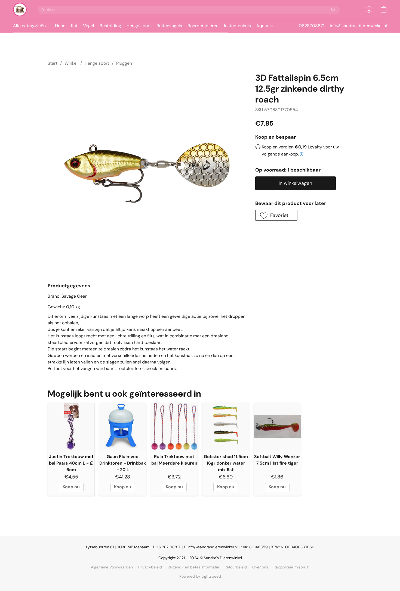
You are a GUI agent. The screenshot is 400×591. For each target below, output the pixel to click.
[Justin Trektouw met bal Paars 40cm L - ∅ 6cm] (71, 426)
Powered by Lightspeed (200, 576)
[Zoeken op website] (334, 9)
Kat (74, 26)
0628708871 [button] (311, 26)
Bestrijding (110, 26)
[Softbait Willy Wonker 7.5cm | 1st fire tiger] (277, 426)
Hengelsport (139, 26)
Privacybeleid (150, 567)
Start (52, 63)
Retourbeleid (235, 567)
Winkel (71, 63)
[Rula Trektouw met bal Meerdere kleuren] (174, 426)
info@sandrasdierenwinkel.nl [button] (358, 26)
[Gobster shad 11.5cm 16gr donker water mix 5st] (225, 426)
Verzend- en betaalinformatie (193, 567)
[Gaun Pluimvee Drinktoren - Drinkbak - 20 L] (122, 426)
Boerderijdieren (203, 26)
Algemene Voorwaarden (112, 567)
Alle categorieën (30, 26)
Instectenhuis (237, 26)
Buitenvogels (169, 26)
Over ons (260, 567)
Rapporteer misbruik (291, 567)
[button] (20, 9)
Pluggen (124, 63)
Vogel (88, 26)
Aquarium (266, 26)
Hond (60, 26)
